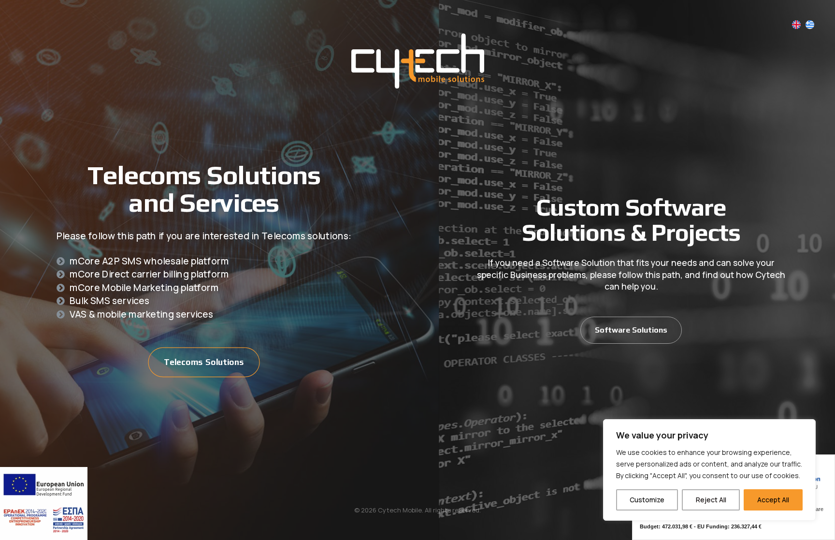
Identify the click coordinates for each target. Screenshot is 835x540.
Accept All (773, 499)
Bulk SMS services (109, 300)
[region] (709, 470)
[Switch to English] (796, 24)
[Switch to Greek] (810, 24)
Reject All (711, 499)
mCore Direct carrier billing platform (149, 273)
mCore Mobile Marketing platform (144, 287)
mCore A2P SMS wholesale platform (149, 260)
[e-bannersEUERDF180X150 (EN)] (43, 503)
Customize (647, 499)
